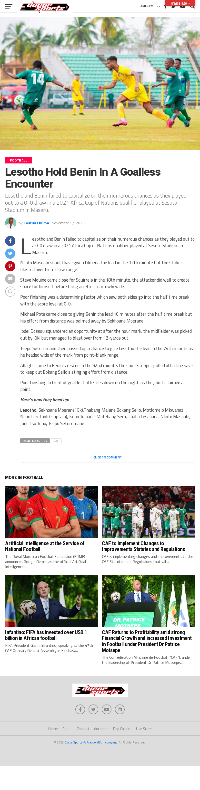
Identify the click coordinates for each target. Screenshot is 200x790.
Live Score (144, 729)
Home (53, 729)
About (67, 729)
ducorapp (101, 729)
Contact (83, 729)
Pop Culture (122, 729)
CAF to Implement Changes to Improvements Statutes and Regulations (143, 546)
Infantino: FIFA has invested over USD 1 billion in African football (46, 635)
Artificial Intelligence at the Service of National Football (45, 546)
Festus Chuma (36, 223)
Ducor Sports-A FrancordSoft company (90, 742)
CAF (56, 440)
